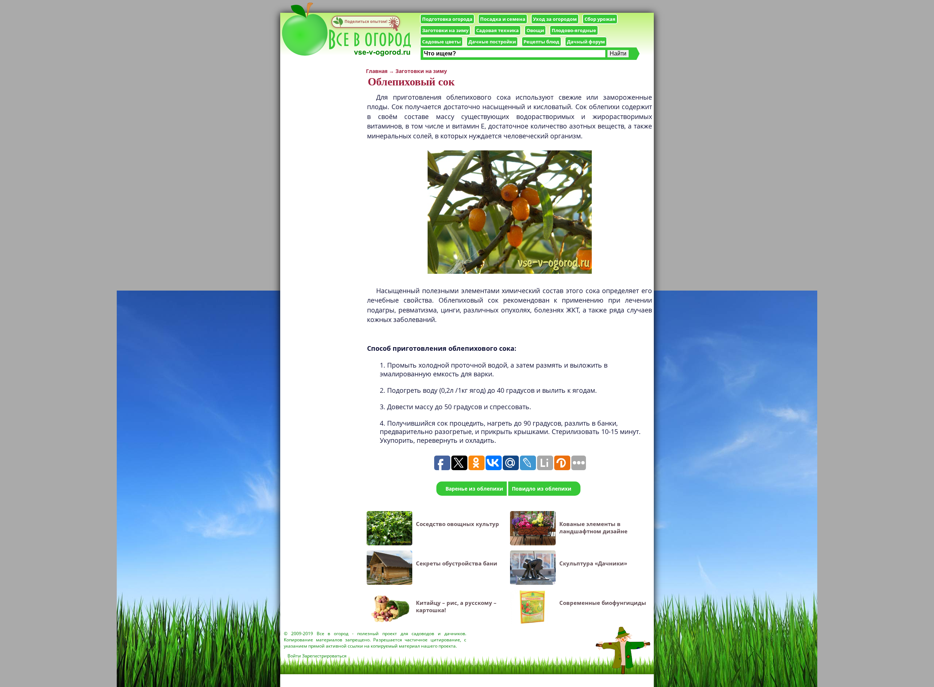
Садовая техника (497, 30)
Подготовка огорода (447, 19)
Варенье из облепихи (474, 488)
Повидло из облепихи (541, 488)
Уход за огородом (555, 19)
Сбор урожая (599, 19)
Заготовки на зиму (445, 30)
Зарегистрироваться (324, 656)
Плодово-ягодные (574, 30)
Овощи (535, 30)
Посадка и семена (502, 19)
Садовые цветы (441, 41)
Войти (294, 656)
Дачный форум (586, 41)
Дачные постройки (492, 41)
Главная (376, 71)
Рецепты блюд (541, 41)
